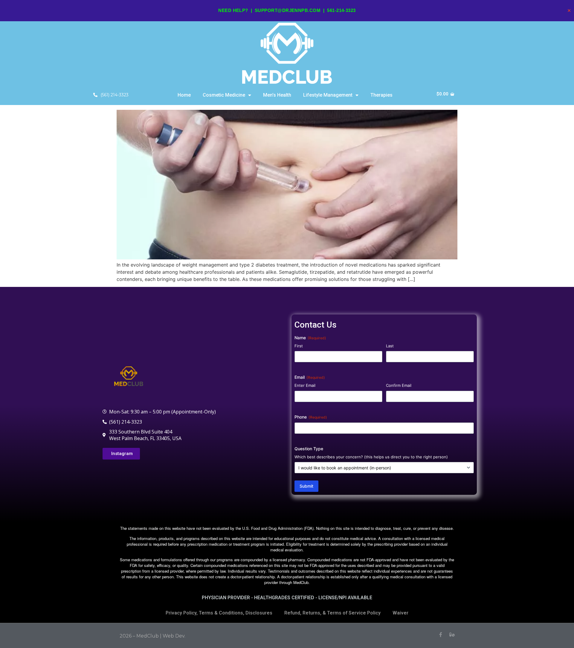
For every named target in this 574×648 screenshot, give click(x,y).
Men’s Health (277, 95)
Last (390, 345)
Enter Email (304, 385)
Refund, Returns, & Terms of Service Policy (332, 613)
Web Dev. (174, 636)
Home (184, 95)
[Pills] (452, 634)
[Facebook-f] (440, 634)
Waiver (400, 613)
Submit (306, 486)
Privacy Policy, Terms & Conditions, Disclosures (219, 613)
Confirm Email (398, 385)
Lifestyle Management (327, 95)
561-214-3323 (341, 10)
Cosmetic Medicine (224, 95)
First (298, 345)
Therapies (381, 95)
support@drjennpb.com (287, 10)
